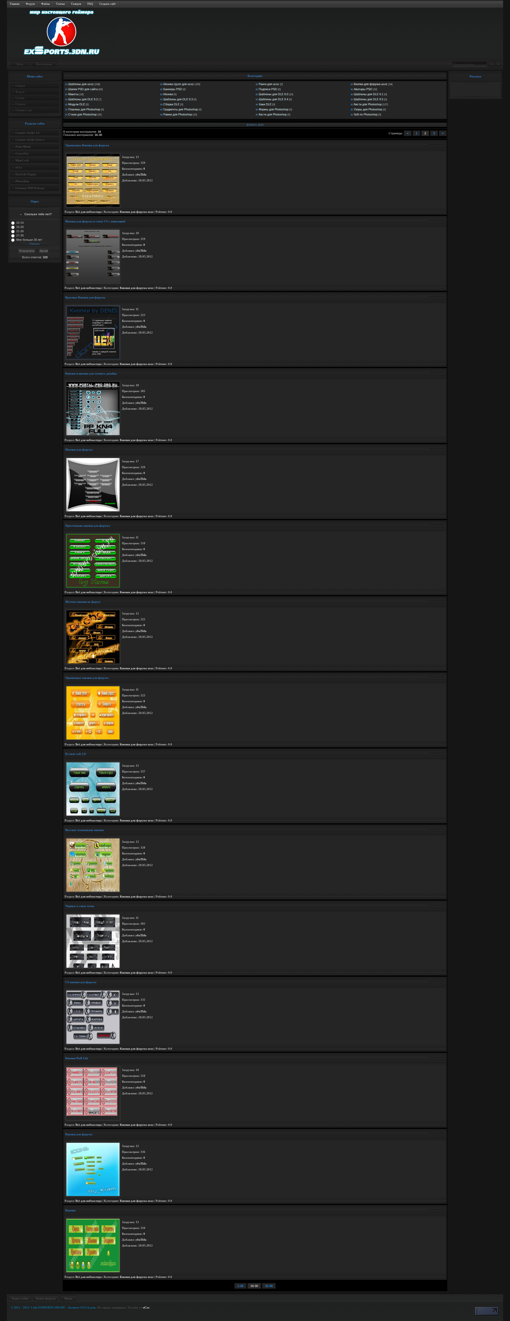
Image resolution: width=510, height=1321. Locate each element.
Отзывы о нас (23, 110)
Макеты (73, 94)
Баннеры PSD (172, 89)
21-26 (20, 231)
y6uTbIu (140, 174)
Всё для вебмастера (88, 211)
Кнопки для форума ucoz (371, 84)
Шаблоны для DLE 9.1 (368, 94)
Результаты (27, 250)
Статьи (60, 3)
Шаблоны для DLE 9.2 (83, 99)
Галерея (76, 3)
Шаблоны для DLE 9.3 (178, 99)
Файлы (45, 3)
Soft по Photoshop (365, 114)
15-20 (20, 227)
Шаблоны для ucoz (81, 84)
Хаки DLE (265, 104)
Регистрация (44, 64)
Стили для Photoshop (82, 114)
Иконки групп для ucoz (178, 84)
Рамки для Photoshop (177, 114)
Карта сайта (20, 1298)
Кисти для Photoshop (368, 104)
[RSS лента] (498, 64)
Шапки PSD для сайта (83, 89)
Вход (20, 64)
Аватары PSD (363, 89)
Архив (44, 250)
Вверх (69, 1298)
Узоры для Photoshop (368, 109)
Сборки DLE (171, 104)
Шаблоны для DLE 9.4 (273, 99)
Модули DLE (76, 104)
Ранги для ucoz (269, 84)
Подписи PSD (268, 89)
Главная (14, 3)
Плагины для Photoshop (84, 109)
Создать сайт (107, 3)
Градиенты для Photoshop (180, 109)
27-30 (20, 235)
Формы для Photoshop (273, 109)
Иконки (168, 94)
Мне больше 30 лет (29, 239)
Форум (30, 3)
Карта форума (46, 1298)
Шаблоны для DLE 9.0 (273, 94)
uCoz (146, 1307)
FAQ (90, 3)
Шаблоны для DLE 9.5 (368, 99)
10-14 (20, 222)
